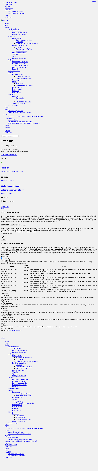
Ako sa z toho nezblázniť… (25, 85)
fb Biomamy (9, 8)
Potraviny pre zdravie (19, 67)
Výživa (10, 377)
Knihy (6, 427)
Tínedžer (15, 54)
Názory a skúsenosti (19, 34)
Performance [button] (5, 301)
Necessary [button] (4, 256)
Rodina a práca (17, 87)
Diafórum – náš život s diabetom (27, 44)
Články (7, 345)
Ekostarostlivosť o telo (23, 102)
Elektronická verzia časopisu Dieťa (20, 122)
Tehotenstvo (16, 31)
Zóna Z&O (8, 452)
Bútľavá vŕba (20, 83)
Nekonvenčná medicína (23, 78)
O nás (6, 25)
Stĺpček (7, 125)
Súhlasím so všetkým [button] (22, 232)
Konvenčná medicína (23, 76)
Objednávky (5, 207)
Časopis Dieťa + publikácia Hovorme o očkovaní (24, 123)
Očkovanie (19, 42)
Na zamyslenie (13, 105)
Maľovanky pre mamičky (16, 13)
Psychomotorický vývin (24, 49)
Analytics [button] (4, 308)
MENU (3, 338)
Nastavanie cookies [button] (7, 232)
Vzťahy (14, 399)
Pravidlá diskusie (6, 193)
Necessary (6, 258)
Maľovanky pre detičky (16, 11)
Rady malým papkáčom (20, 62)
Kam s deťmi (16, 93)
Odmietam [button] (33, 232)
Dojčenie (19, 47)
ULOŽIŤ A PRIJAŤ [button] (7, 329)
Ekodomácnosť (21, 100)
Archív (3, 209)
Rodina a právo (17, 80)
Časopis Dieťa (13, 120)
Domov (7, 24)
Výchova (15, 56)
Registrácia (8, 4)
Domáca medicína (14, 71)
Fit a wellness (17, 89)
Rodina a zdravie (17, 392)
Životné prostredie (18, 103)
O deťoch (11, 354)
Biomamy (11, 412)
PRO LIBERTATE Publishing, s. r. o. (12, 171)
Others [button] (3, 323)
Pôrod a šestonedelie (19, 33)
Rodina (10, 390)
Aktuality (7, 131)
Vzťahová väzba (21, 51)
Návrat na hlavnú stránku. (9, 155)
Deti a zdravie (17, 356)
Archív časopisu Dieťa (15, 111)
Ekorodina (15, 414)
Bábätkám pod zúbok (19, 64)
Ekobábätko (20, 98)
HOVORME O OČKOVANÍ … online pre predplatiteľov (25, 116)
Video (7, 107)
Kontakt (7, 127)
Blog (6, 15)
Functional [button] (4, 294)
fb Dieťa (7, 6)
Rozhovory (15, 91)
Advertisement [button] (6, 316)
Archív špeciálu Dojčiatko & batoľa (19, 113)
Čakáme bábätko (14, 347)
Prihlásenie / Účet (11, 2)
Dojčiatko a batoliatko (19, 363)
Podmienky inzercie (7, 180)
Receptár (15, 69)
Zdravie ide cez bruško (20, 65)
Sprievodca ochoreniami (24, 40)
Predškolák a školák (19, 53)
